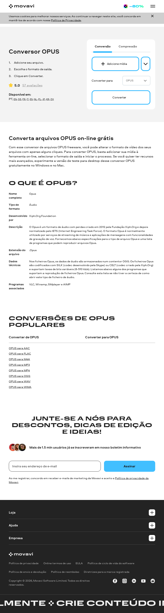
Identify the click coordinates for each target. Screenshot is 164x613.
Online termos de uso (57, 563)
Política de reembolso (65, 572)
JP (43, 99)
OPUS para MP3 (19, 365)
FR (23, 99)
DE (19, 99)
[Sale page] (133, 6)
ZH (52, 99)
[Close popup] (152, 18)
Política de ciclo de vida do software (111, 563)
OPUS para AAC (19, 348)
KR (47, 99)
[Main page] (21, 6)
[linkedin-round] (134, 582)
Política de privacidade (24, 563)
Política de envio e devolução (27, 572)
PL (39, 99)
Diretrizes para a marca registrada (106, 572)
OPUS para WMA (20, 387)
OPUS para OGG (19, 376)
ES (31, 99)
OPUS (129, 80)
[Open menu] (152, 6)
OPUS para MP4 (19, 370)
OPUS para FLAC (20, 353)
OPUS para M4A (19, 359)
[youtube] (143, 582)
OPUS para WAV (19, 381)
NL (35, 99)
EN (15, 99)
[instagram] (124, 582)
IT (28, 99)
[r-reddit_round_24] (152, 582)
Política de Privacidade (66, 20)
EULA (79, 563)
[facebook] (115, 582)
